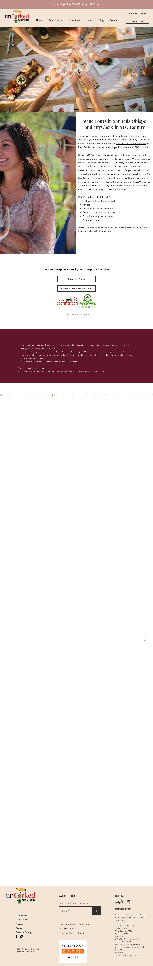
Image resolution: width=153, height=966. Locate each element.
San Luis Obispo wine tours (131, 143)
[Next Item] (144, 640)
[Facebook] (16, 936)
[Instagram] (21, 936)
